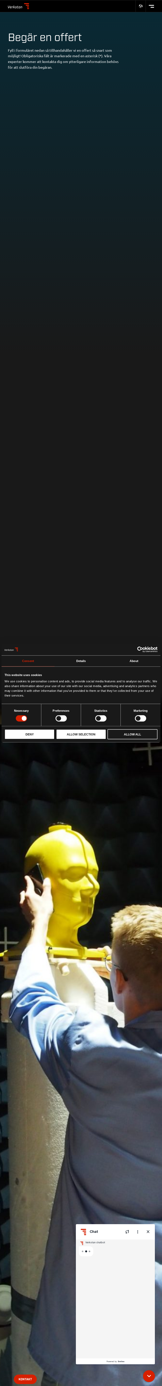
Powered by (115, 1361)
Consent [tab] (28, 661)
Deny (29, 734)
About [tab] (134, 661)
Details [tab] (81, 661)
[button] (149, 1376)
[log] (115, 1299)
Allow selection (81, 734)
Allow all (132, 734)
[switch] (61, 718)
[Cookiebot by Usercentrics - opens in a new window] (140, 650)
